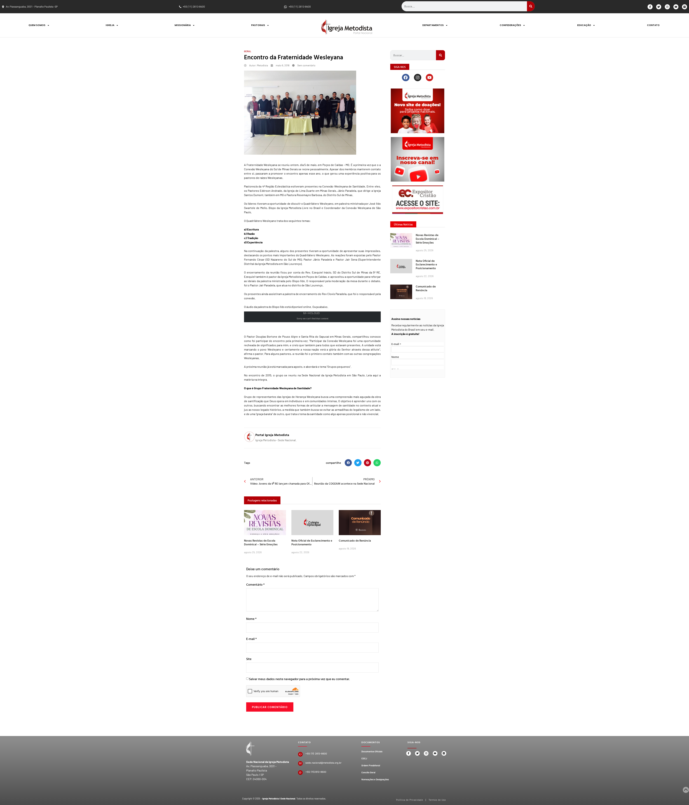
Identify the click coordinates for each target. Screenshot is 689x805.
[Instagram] (667, 6)
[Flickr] (684, 6)
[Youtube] (675, 6)
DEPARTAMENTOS (433, 25)
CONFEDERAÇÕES (510, 25)
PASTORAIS (258, 25)
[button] (348, 462)
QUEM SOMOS (37, 25)
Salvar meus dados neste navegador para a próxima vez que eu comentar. (299, 679)
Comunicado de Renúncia (355, 540)
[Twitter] (658, 6)
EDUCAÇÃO (584, 25)
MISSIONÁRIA (183, 25)
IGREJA (110, 25)
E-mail (251, 638)
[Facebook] (405, 77)
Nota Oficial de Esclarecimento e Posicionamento (311, 542)
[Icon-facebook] (650, 6)
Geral (247, 51)
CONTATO (653, 25)
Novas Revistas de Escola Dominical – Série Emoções (261, 542)
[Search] (531, 6)
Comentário (255, 584)
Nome (251, 618)
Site (248, 658)
